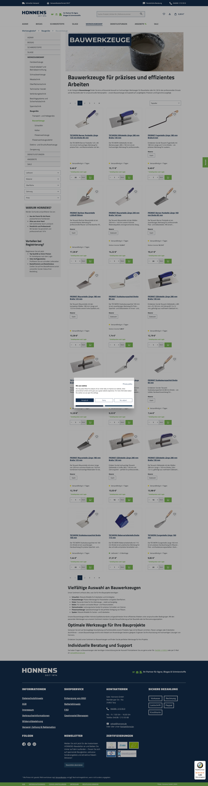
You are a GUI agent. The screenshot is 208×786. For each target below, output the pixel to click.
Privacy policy (127, 383)
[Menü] (204, 762)
